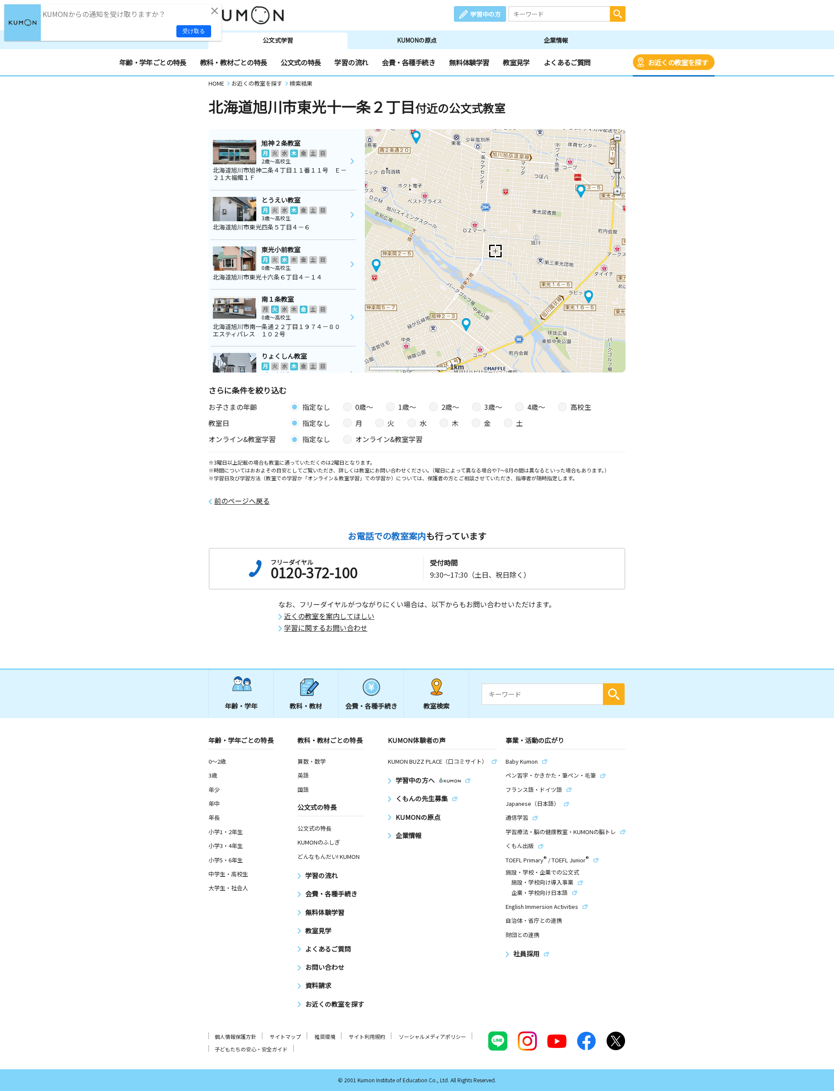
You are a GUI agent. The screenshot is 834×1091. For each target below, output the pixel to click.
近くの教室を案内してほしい (329, 616)
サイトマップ (285, 1036)
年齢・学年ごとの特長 (152, 62)
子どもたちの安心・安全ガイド (251, 1049)
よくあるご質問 (567, 62)
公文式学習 (278, 40)
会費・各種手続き (408, 62)
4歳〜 (536, 407)
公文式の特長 (301, 62)
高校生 (580, 407)
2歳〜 (450, 407)
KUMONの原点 (417, 40)
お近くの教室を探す (678, 62)
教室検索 (437, 705)
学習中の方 (485, 14)
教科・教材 (306, 705)
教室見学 (516, 62)
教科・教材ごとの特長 (233, 62)
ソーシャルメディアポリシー (432, 1036)
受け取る (193, 31)
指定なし (316, 407)
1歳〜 (407, 407)
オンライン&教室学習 (389, 439)
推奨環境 (324, 1036)
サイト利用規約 (367, 1036)
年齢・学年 (241, 705)
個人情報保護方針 (235, 1036)
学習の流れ (351, 62)
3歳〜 (493, 407)
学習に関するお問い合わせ (325, 627)
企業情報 (556, 40)
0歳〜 (364, 407)
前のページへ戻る (242, 501)
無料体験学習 (469, 62)
